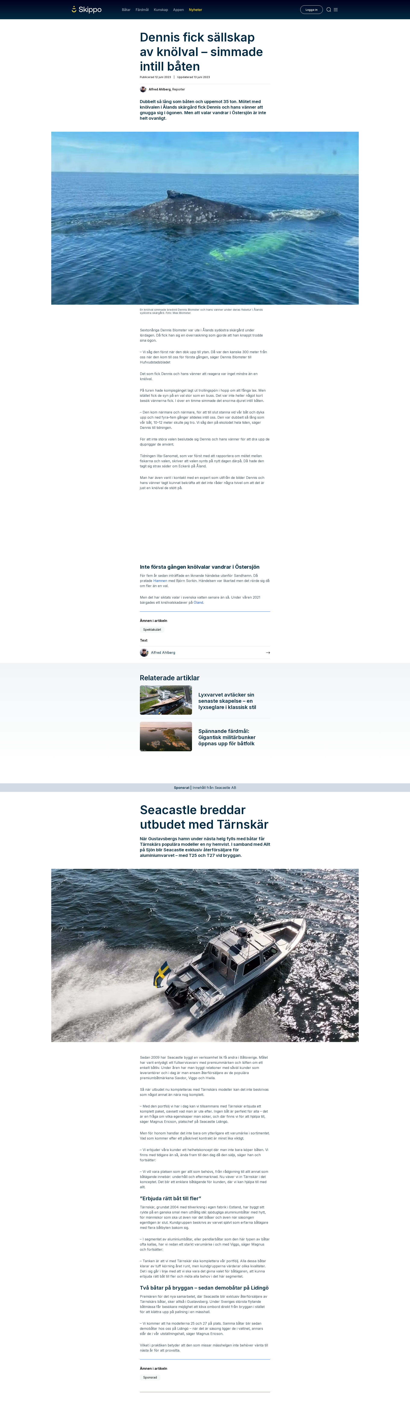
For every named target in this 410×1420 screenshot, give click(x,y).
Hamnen (160, 581)
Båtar (126, 9)
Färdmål (142, 9)
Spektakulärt (152, 629)
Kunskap (161, 9)
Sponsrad (150, 1377)
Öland (198, 602)
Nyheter (195, 9)
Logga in (312, 9)
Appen (178, 9)
